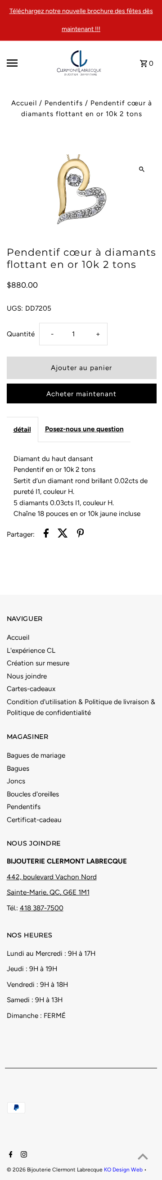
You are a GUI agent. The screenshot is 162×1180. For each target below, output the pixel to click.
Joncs (16, 781)
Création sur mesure (38, 663)
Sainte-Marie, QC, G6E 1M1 (48, 892)
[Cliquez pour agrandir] (142, 169)
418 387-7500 (41, 908)
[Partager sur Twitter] (63, 535)
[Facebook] (10, 1155)
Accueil (24, 103)
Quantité (21, 334)
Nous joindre (27, 676)
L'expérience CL (31, 650)
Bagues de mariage (36, 755)
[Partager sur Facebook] (46, 535)
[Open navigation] (24, 63)
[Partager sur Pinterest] (80, 535)
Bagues (18, 768)
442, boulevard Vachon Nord (52, 877)
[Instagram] (22, 1155)
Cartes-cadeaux (31, 688)
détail (22, 429)
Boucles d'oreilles (33, 794)
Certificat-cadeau (34, 819)
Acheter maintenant (81, 393)
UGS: (15, 308)
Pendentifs (64, 103)
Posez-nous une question (84, 429)
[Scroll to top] (143, 1156)
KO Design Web (124, 1169)
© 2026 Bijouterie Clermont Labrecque (55, 1169)
